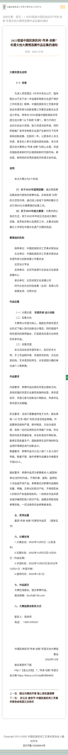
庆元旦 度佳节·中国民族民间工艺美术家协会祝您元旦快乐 (34, 699)
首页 (18, 16)
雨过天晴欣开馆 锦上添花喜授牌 (36, 693)
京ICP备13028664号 (34, 745)
